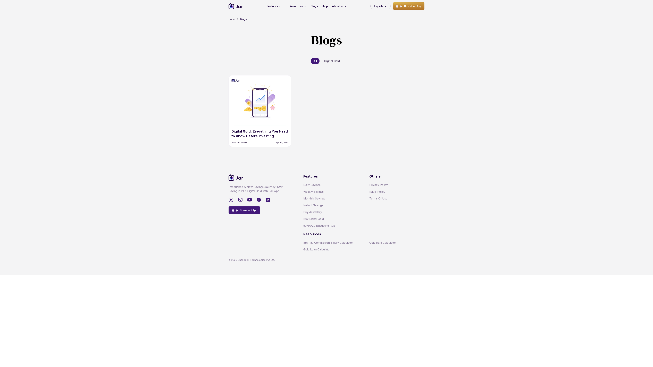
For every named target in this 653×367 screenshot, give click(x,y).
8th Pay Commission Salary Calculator (328, 242)
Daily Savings (312, 185)
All (315, 61)
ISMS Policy (377, 191)
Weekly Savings (313, 191)
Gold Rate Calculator (382, 242)
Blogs (314, 6)
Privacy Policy (378, 185)
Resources (296, 6)
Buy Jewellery (312, 212)
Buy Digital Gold (313, 219)
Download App (413, 6)
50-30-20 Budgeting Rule (319, 225)
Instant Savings (313, 205)
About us (337, 6)
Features (272, 6)
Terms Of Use (378, 198)
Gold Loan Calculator (317, 249)
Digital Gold (332, 61)
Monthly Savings (314, 198)
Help (325, 6)
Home (232, 19)
